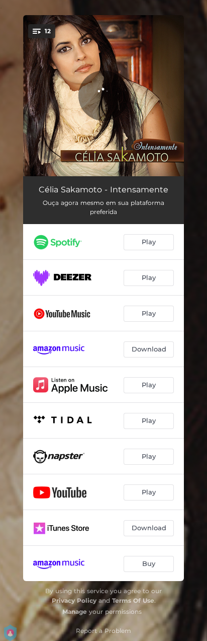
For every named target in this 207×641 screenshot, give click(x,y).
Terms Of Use (133, 600)
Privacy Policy (74, 600)
